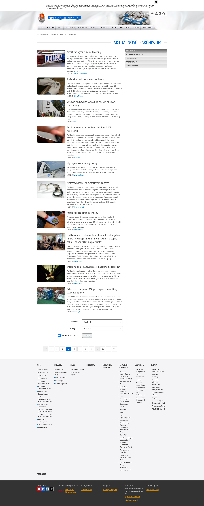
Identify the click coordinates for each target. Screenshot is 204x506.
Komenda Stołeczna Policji (158, 370)
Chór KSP (123, 435)
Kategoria (74, 329)
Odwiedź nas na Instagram (47, 489)
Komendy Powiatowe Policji (44, 387)
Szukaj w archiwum (70, 335)
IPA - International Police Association (126, 465)
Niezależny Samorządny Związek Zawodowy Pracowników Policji (124, 426)
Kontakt (154, 365)
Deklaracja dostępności (140, 370)
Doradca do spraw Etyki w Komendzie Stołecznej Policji (126, 375)
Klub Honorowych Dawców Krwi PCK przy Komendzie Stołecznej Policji (126, 442)
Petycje (154, 398)
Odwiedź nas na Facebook (43, 489)
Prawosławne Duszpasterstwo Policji (126, 457)
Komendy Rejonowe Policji (44, 382)
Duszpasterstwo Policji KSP (126, 451)
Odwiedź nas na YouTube (39, 489)
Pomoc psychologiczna (125, 416)
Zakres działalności (140, 376)
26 (102, 348)
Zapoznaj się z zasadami (132, 496)
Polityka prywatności (131, 500)
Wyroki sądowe (132, 66)
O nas (39, 365)
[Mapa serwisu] (156, 13)
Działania (53, 34)
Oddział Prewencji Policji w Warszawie (45, 400)
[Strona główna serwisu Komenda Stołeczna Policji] (152, 13)
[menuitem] (42, 27)
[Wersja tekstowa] (160, 13)
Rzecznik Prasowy (155, 376)
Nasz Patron (42, 428)
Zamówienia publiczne (107, 366)
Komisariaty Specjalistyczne (157, 388)
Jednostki (74, 322)
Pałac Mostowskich (45, 425)
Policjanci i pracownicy (123, 366)
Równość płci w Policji (125, 383)
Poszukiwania (131, 58)
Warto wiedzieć (125, 470)
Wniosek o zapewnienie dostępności (140, 385)
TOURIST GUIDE (158, 409)
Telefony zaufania (158, 406)
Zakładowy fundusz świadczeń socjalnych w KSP (126, 390)
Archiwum (72, 34)
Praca (72, 365)
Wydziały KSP (43, 372)
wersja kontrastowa (153, 489)
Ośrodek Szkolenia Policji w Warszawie (45, 415)
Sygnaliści (123, 409)
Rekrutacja (91, 365)
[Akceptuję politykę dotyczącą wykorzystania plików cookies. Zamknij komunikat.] (156, 2)
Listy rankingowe (77, 369)
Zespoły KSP (43, 378)
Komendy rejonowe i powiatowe (156, 382)
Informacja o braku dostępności (140, 392)
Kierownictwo (43, 369)
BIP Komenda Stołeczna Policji (70, 490)
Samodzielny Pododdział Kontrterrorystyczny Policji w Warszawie (45, 407)
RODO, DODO (41, 474)
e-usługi (139, 380)
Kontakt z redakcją (86, 489)
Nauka (122, 412)
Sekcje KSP (42, 375)
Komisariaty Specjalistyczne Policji (43, 394)
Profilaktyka (131, 62)
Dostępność (139, 365)
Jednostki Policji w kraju (158, 394)
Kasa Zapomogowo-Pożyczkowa (125, 399)
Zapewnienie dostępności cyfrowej (140, 400)
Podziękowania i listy (134, 54)
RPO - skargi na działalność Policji (158, 402)
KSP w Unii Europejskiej (42, 421)
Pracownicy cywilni (75, 373)
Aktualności (62, 34)
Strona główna (42, 34)
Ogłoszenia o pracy (124, 405)
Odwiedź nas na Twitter (52, 489)
